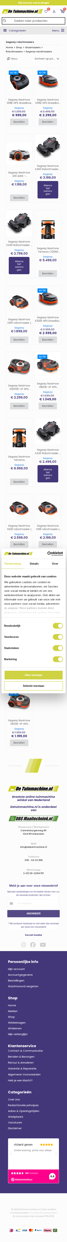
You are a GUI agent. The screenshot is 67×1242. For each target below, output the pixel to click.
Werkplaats (15, 1117)
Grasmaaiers (33, 47)
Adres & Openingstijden (23, 1111)
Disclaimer (15, 1128)
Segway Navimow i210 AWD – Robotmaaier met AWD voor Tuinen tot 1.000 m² (19, 174)
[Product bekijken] (28, 77)
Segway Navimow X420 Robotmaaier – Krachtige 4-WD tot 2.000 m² (48, 451)
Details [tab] (34, 563)
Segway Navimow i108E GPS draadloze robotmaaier (19, 101)
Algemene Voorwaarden (24, 1074)
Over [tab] (55, 563)
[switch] (58, 637)
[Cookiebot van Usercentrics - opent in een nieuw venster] (48, 553)
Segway (19, 108)
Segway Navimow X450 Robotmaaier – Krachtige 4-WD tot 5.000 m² (48, 167)
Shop (19, 47)
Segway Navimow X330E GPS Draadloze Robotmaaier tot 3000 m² (48, 319)
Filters (14, 58)
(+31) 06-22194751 (33, 873)
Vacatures (15, 1122)
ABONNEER (33, 913)
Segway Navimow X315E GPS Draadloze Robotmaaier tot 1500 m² (47, 101)
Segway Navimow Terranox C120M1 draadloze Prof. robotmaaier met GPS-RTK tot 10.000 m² (48, 250)
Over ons (14, 1099)
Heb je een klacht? (20, 1080)
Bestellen (19, 122)
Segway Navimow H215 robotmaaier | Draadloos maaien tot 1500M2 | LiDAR (47, 527)
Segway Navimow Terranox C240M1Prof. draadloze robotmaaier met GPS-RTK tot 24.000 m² (19, 458)
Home (9, 47)
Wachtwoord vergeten (23, 986)
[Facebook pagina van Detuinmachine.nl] (33, 944)
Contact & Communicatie (25, 1051)
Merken (13, 1011)
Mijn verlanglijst (18, 1034)
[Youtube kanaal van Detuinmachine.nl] (43, 944)
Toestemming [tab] (12, 563)
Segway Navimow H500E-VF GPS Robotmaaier (19, 722)
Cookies (34, 1212)
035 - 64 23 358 (34, 860)
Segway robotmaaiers (39, 51)
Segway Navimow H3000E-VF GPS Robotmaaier (19, 387)
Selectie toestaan (33, 685)
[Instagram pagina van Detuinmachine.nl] (23, 944)
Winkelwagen (17, 1022)
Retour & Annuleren (21, 1062)
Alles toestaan (33, 675)
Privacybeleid (49, 1212)
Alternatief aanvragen (48, 190)
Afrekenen (15, 1028)
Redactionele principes (23, 1105)
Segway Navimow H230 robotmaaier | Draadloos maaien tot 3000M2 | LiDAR (19, 527)
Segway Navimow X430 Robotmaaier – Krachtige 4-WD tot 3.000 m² (19, 243)
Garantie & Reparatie (22, 1068)
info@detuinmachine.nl (33, 847)
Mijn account (16, 969)
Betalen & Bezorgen (21, 1056)
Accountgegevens (20, 975)
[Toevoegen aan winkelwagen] (28, 72)
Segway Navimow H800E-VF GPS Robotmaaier (48, 385)
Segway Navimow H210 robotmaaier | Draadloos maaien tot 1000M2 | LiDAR (19, 321)
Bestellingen (16, 980)
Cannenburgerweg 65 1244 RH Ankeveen (33, 832)
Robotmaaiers (14, 51)
